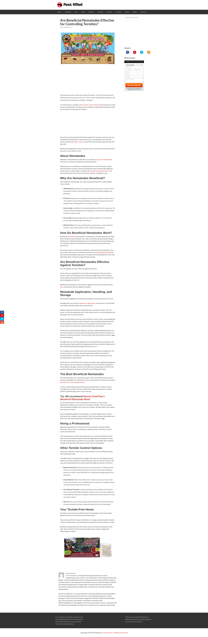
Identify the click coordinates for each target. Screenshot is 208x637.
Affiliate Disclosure (121, 633)
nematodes (72, 236)
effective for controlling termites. (72, 382)
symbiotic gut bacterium (99, 171)
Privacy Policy (107, 633)
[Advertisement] (87, 77)
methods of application (87, 303)
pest (69, 4)
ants (61, 287)
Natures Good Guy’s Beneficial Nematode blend (82, 398)
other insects (79, 142)
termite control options (91, 105)
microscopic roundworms (102, 159)
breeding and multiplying (104, 252)
